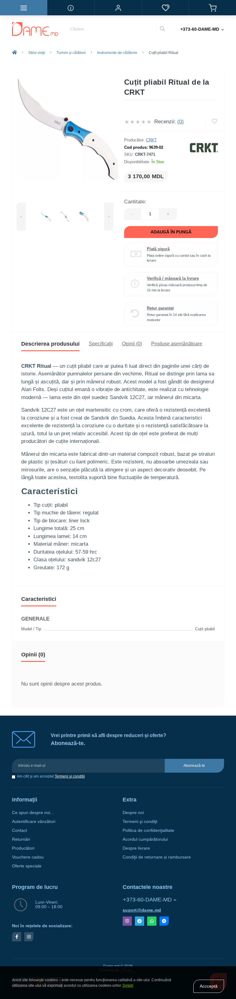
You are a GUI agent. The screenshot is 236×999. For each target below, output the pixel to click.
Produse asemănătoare (176, 343)
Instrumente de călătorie (117, 53)
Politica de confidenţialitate (148, 830)
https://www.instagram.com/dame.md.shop (28, 936)
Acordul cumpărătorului (145, 839)
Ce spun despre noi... (33, 812)
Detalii (128, 985)
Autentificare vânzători (33, 821)
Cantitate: (135, 202)
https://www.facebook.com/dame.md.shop (16, 936)
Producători (23, 848)
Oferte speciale (26, 866)
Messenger (164, 921)
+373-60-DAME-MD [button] (147, 900)
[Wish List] (165, 7)
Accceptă (209, 986)
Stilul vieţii (36, 53)
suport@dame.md (142, 910)
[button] (118, 7)
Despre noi (133, 812)
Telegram (139, 921)
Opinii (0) (132, 343)
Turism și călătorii (71, 53)
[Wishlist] (214, 122)
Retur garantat (160, 308)
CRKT (151, 140)
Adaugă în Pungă (171, 231)
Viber (127, 921)
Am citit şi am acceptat (51, 776)
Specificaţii (101, 343)
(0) (180, 122)
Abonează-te (194, 765)
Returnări (21, 839)
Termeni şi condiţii (70, 776)
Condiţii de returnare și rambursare (157, 857)
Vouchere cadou (28, 857)
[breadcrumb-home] (14, 53)
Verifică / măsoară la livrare (173, 278)
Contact (19, 830)
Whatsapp (151, 921)
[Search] (162, 29)
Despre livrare (136, 848)
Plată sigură (158, 249)
